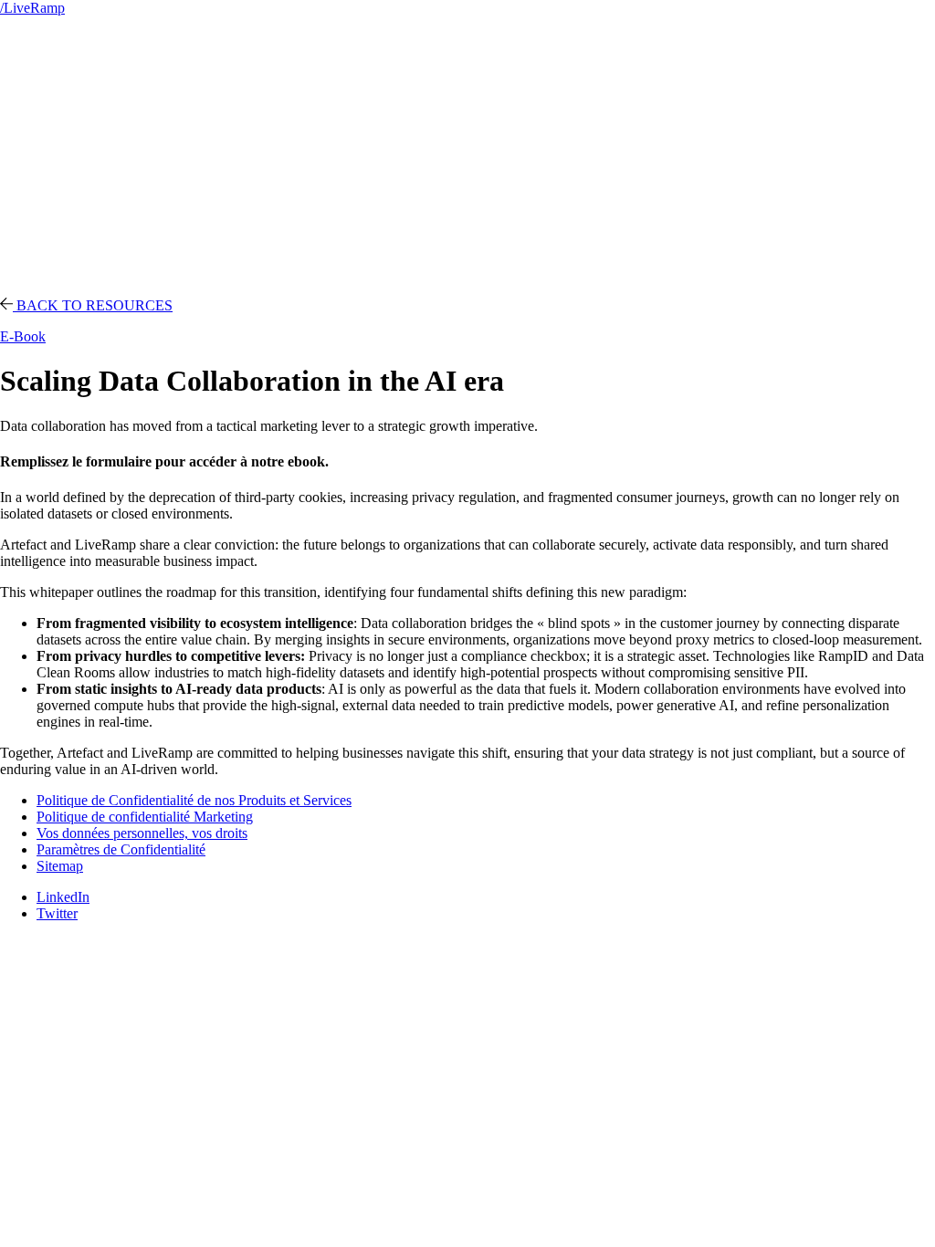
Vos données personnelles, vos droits (142, 833)
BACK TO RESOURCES (93, 305)
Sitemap (60, 866)
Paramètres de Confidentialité (121, 849)
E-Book (23, 336)
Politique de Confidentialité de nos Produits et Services (194, 800)
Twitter (57, 913)
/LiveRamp (32, 8)
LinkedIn (63, 897)
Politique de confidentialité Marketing (145, 816)
